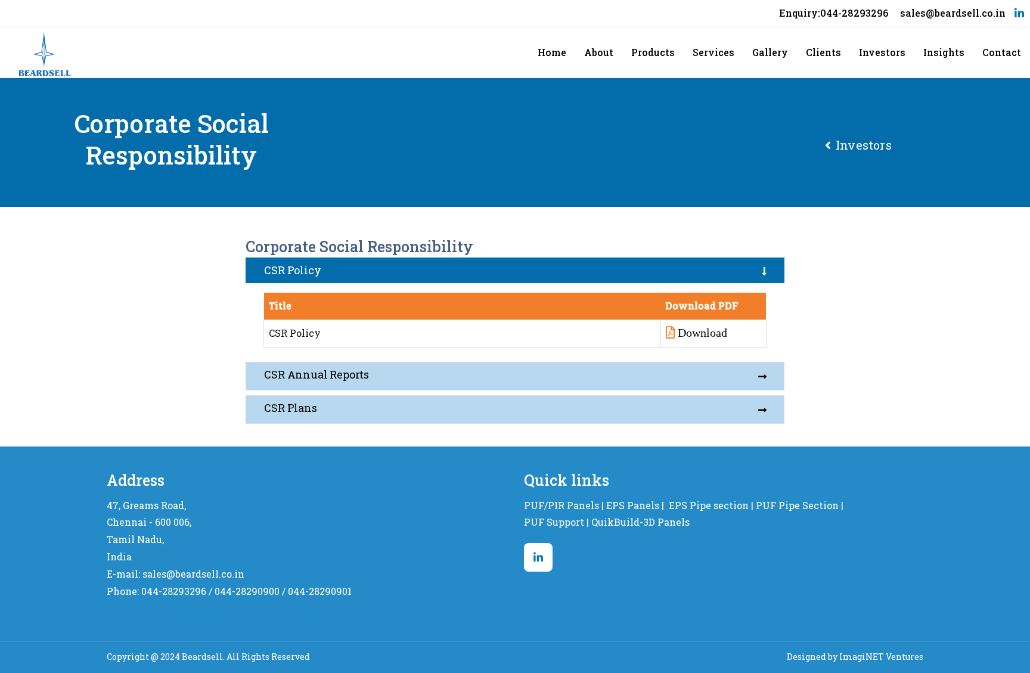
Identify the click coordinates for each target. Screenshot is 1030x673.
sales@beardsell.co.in (953, 13)
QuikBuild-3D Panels (640, 522)
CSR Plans (290, 408)
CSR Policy (292, 270)
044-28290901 (320, 591)
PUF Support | (556, 522)
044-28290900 (247, 591)
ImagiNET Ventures (881, 656)
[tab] (515, 270)
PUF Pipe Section (797, 505)
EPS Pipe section (709, 505)
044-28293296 (173, 591)
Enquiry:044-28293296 (833, 13)
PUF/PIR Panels (561, 505)
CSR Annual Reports (316, 374)
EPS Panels (632, 505)
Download (702, 332)
